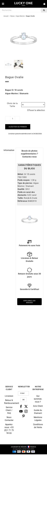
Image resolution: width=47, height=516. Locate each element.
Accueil (6, 16)
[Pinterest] (23, 416)
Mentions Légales (38, 418)
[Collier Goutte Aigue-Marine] (33, 322)
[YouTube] (21, 411)
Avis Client (38, 406)
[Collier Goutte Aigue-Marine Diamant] (33, 351)
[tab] (29, 166)
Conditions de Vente (38, 425)
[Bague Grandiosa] (13, 322)
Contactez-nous (29, 157)
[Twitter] (26, 406)
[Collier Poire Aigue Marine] (13, 351)
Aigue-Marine (20, 16)
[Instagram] (26, 411)
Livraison (9, 396)
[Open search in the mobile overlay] (23, 10)
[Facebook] (21, 406)
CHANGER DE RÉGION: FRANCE (23, 447)
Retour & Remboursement (9, 401)
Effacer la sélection (36, 110)
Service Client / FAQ (9, 410)
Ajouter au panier (18, 127)
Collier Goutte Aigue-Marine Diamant (33, 370)
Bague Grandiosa (13, 340)
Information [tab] (9, 150)
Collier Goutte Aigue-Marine (33, 341)
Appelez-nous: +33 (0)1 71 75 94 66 (9, 428)
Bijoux (12, 16)
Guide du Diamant (38, 411)
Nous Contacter (9, 418)
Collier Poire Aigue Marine (14, 370)
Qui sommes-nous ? (38, 399)
